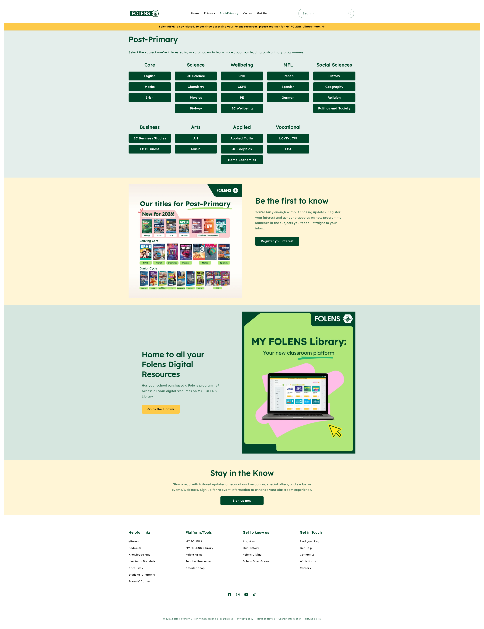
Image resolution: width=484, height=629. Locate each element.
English (150, 76)
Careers (305, 568)
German (288, 97)
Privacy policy (245, 618)
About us (249, 541)
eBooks (134, 541)
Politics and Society (334, 108)
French (288, 76)
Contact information (289, 618)
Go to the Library (160, 409)
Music (196, 149)
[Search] (349, 13)
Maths (150, 87)
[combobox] (326, 13)
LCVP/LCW (288, 138)
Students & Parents (142, 574)
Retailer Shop (195, 568)
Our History (251, 548)
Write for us (308, 561)
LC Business (150, 149)
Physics (196, 97)
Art (195, 138)
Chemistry (196, 87)
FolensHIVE (194, 554)
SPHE (242, 76)
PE (242, 97)
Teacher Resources (199, 561)
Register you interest (277, 241)
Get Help (306, 548)
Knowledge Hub (139, 554)
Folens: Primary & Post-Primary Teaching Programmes (202, 618)
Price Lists (136, 568)
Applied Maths (242, 138)
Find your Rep (309, 541)
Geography (334, 87)
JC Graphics (242, 149)
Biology (196, 108)
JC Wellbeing (242, 108)
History (334, 76)
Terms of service (266, 618)
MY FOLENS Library (199, 548)
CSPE (242, 87)
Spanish (288, 87)
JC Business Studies (149, 138)
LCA (288, 149)
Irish (150, 97)
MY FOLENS (194, 541)
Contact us (307, 554)
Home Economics (242, 160)
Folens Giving (252, 554)
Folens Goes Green (256, 561)
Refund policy (313, 618)
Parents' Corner (139, 581)
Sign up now (242, 500)
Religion (334, 97)
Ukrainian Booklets (142, 561)
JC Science (196, 76)
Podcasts (135, 548)
